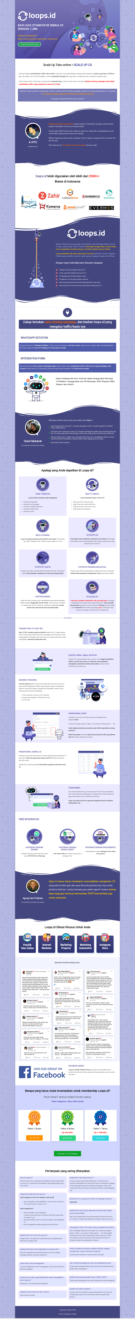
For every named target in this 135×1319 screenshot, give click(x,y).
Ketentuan (67, 1314)
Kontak (74, 1314)
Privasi (61, 1314)
